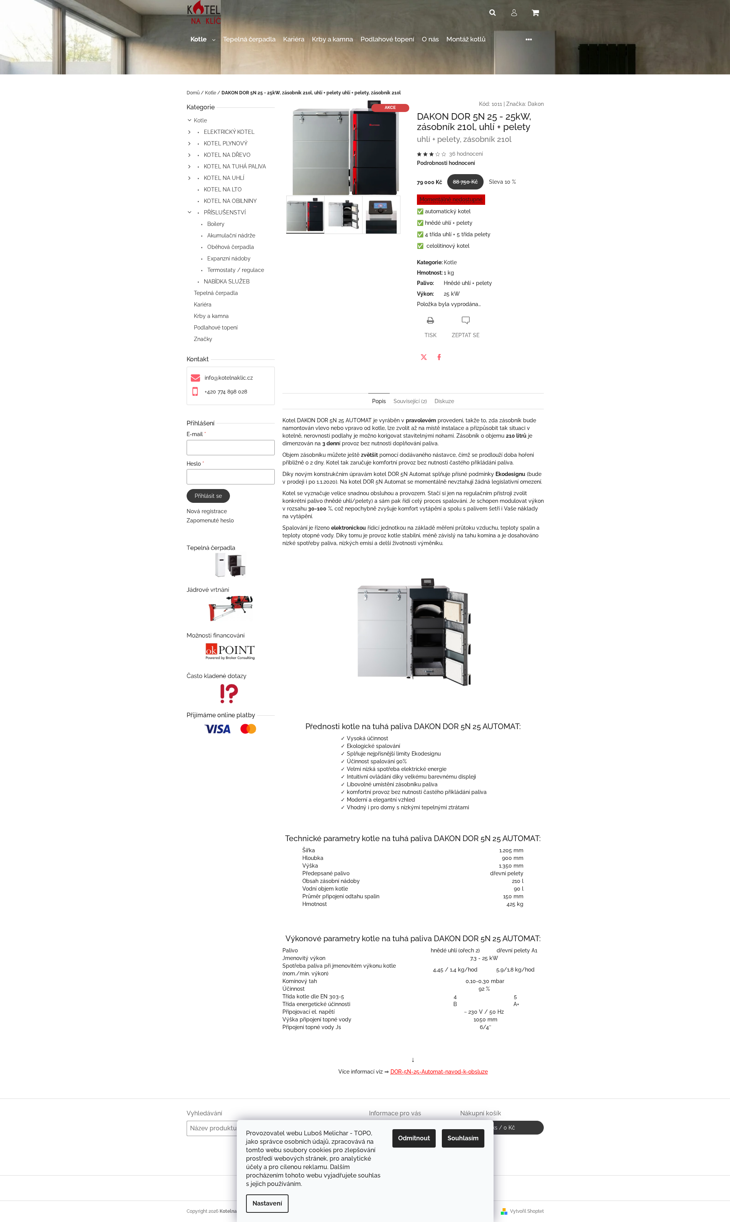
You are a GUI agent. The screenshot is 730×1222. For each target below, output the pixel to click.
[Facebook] (439, 357)
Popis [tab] (379, 401)
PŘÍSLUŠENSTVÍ (224, 212)
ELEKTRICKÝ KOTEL (228, 132)
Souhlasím (463, 1138)
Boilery (215, 224)
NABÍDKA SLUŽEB (225, 281)
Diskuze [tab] (444, 401)
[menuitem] (203, 39)
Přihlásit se (208, 496)
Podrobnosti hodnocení (446, 163)
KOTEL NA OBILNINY (229, 201)
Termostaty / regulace (235, 270)
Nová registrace (207, 511)
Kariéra (203, 304)
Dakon (536, 104)
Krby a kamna (211, 316)
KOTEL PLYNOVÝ (225, 143)
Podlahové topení (216, 327)
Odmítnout (414, 1138)
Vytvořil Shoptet (527, 1211)
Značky (203, 339)
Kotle (200, 120)
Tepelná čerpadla (216, 293)
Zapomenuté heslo (210, 520)
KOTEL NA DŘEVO (226, 155)
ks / (502, 1128)
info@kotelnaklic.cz (229, 378)
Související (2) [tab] (410, 401)
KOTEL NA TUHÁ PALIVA (234, 166)
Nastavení (267, 1203)
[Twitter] (424, 357)
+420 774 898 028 (226, 392)
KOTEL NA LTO (222, 189)
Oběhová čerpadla (230, 247)
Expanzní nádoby (228, 258)
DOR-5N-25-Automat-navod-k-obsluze (439, 1072)
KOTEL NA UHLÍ (223, 178)
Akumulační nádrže (230, 235)
